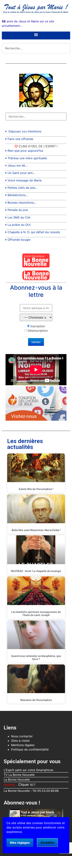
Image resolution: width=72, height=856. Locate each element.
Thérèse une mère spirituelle (27, 158)
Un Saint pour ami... (21, 173)
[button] (36, 35)
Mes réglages (20, 842)
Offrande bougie (19, 239)
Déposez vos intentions (24, 131)
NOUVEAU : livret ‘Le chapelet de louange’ (36, 571)
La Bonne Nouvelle (17, 779)
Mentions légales (23, 745)
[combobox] (36, 48)
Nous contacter (22, 736)
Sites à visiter (20, 740)
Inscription (37, 326)
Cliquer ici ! (17, 784)
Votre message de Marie (25, 180)
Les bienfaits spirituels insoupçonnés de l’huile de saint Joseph (36, 614)
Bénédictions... (18, 195)
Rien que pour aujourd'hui (25, 150)
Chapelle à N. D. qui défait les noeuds (34, 232)
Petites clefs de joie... (22, 188)
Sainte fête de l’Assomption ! (36, 489)
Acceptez (47, 842)
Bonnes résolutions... (22, 202)
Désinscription (38, 330)
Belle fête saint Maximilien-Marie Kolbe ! (36, 530)
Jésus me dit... (18, 165)
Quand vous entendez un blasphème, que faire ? (36, 658)
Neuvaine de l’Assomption (36, 700)
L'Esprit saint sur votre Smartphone (28, 770)
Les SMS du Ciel (19, 217)
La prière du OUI (19, 225)
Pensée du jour (18, 210)
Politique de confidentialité (30, 749)
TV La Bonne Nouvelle (19, 775)
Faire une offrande (20, 139)
